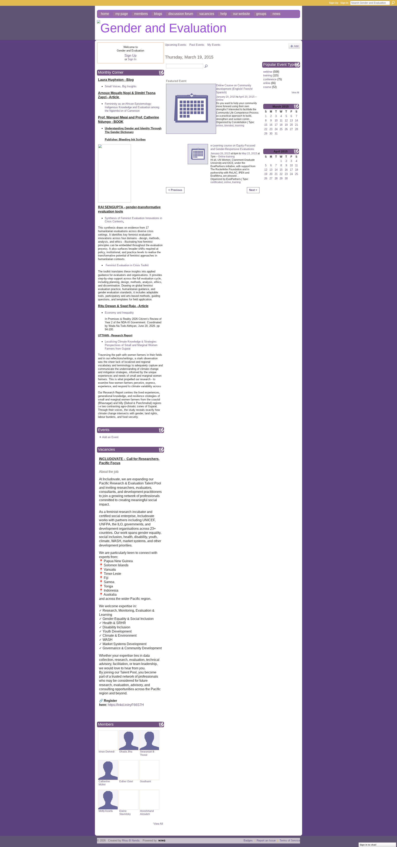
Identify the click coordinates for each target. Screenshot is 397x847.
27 (291, 129)
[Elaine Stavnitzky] (129, 800)
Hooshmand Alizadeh (147, 813)
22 (265, 129)
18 (281, 124)
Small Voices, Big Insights (120, 86)
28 (296, 129)
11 (281, 120)
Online (220, 99)
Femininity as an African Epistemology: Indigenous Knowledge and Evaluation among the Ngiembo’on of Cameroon (132, 107)
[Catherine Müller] (108, 770)
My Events (213, 44)
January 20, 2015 (226, 96)
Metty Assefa (106, 811)
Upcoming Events (175, 44)
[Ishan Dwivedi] (108, 740)
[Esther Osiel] (129, 770)
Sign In (344, 2)
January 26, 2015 (220, 153)
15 (265, 124)
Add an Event (110, 437)
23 (270, 129)
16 (270, 124)
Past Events (196, 44)
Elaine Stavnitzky (125, 813)
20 (291, 124)
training (236, 182)
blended (229, 125)
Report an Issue (266, 840)
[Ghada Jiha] (129, 740)
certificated (216, 182)
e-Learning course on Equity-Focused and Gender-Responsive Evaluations (232, 147)
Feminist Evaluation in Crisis (123, 265)
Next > (253, 190)
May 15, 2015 (249, 153)
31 (276, 133)
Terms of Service (290, 840)
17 (276, 124)
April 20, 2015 (247, 96)
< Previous (175, 190)
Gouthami (145, 781)
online (219, 125)
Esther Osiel (126, 781)
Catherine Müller (104, 783)
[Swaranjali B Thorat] (149, 740)
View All (158, 823)
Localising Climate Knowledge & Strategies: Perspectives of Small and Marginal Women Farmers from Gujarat (131, 345)
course (267, 87)
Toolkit (145, 265)
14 (296, 120)
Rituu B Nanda (130, 840)
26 (286, 129)
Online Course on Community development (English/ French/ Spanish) (234, 89)
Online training (226, 156)
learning (239, 125)
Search (393, 3)
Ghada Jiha (125, 751)
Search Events (206, 66)
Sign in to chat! (368, 844)
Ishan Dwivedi (107, 751)
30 (270, 133)
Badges (248, 840)
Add (296, 46)
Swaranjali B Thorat (147, 753)
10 (276, 120)
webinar (267, 71)
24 (276, 129)
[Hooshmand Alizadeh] (149, 800)
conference (269, 79)
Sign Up (333, 2)
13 (291, 120)
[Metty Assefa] (108, 800)
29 (265, 133)
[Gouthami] (149, 770)
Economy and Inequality (119, 312)
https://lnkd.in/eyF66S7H (126, 705)
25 (281, 129)
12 (286, 120)
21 (296, 124)
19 (286, 124)
